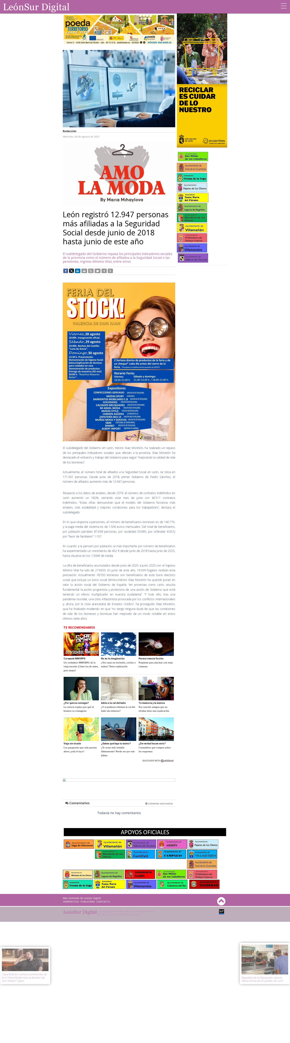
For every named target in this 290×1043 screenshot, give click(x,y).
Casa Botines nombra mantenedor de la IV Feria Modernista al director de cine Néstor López (24, 977)
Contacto (103, 901)
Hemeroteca (71, 901)
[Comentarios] (98, 271)
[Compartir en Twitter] (71, 270)
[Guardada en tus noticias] (91, 271)
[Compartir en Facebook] (65, 271)
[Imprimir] (84, 271)
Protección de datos (144, 911)
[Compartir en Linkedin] (77, 271)
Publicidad (88, 901)
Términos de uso (123, 911)
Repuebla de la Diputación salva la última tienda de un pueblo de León (262, 979)
